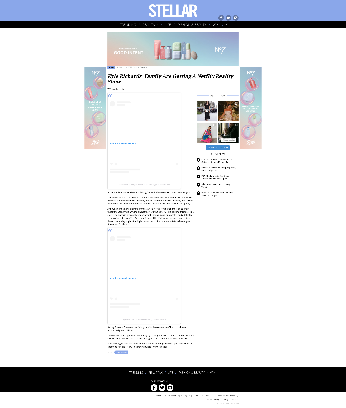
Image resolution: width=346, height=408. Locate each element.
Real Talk (150, 24)
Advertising (175, 395)
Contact (167, 395)
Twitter (228, 18)
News (111, 67)
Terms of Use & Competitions (205, 395)
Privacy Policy (186, 395)
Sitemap (221, 395)
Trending (128, 24)
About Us (158, 395)
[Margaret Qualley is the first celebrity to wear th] (207, 111)
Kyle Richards (122, 352)
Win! (216, 24)
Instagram (236, 18)
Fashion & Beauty (191, 24)
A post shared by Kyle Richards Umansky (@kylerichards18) (144, 184)
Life (168, 24)
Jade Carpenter (141, 67)
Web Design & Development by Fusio (227, 403)
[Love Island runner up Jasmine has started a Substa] (207, 133)
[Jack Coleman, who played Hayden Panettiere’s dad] (228, 133)
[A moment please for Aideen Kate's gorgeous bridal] (228, 111)
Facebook (221, 18)
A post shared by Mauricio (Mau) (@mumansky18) (144, 319)
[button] (225, 24)
